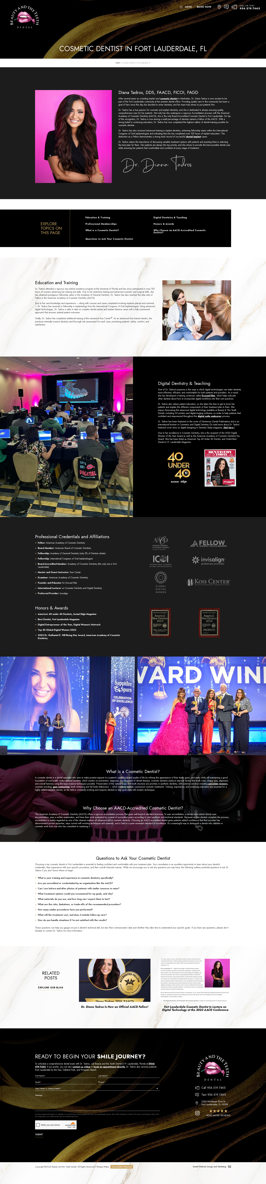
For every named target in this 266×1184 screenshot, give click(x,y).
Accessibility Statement (122, 1166)
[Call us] (236, 7)
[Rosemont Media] (229, 1167)
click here (228, 427)
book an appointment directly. (109, 1066)
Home (118, 63)
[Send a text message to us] (228, 7)
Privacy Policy (103, 1166)
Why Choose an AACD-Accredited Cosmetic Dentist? (180, 231)
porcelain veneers (217, 783)
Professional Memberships (101, 224)
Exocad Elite (208, 395)
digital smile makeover (210, 416)
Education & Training (97, 217)
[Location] (219, 7)
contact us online (81, 1066)
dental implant (193, 136)
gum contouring (61, 786)
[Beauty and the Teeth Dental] (212, 1068)
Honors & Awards (164, 224)
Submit (39, 1134)
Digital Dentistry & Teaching (170, 217)
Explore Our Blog (50, 987)
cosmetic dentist (168, 98)
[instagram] (197, 1113)
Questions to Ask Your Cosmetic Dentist (109, 239)
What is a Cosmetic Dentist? (102, 230)
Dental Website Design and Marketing (209, 1166)
